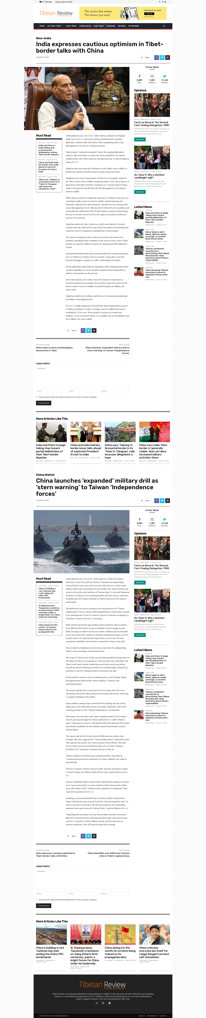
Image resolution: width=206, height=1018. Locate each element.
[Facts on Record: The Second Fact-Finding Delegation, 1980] (152, 105)
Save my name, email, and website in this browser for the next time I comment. (68, 397)
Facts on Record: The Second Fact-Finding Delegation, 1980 (151, 124)
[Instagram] (162, 1)
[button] (164, 26)
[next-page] (139, 197)
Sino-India (43, 38)
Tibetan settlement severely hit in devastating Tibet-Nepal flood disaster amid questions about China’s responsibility (157, 254)
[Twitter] (165, 1)
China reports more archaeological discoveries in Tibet (54, 349)
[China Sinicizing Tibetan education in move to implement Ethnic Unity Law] (139, 271)
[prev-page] (135, 197)
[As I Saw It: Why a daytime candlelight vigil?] (152, 157)
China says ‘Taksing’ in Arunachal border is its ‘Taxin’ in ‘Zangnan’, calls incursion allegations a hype (49, 184)
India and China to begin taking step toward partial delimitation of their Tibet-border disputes (49, 150)
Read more (140, 139)
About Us (142, 1016)
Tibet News (148, 267)
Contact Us (163, 1016)
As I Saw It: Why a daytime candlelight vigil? (149, 176)
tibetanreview (144, 119)
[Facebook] (159, 1)
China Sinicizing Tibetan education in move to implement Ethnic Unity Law (156, 273)
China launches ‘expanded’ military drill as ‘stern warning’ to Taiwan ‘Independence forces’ (107, 350)
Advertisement (152, 1016)
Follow (152, 75)
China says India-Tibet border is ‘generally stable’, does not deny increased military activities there (153, 451)
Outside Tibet (149, 229)
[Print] (167, 57)
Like (139, 75)
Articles (136, 119)
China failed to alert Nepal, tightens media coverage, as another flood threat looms (155, 235)
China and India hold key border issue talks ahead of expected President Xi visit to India (49, 167)
